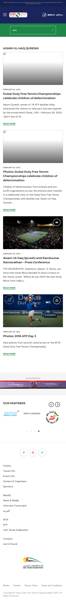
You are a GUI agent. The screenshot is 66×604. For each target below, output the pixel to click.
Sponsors (8, 486)
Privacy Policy (31, 585)
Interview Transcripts (15, 505)
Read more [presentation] (9, 123)
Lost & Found (10, 544)
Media (6, 585)
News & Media (11, 500)
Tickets (7, 465)
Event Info (9, 476)
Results (7, 495)
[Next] (57, 404)
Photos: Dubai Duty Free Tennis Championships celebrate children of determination (30, 176)
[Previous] (51, 404)
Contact (8, 538)
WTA (5, 519)
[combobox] (33, 30)
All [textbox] (15, 30)
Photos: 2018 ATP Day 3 (19, 336)
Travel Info (9, 471)
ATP (5, 524)
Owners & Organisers (15, 481)
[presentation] (33, 68)
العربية (6, 510)
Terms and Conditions (51, 585)
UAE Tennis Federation (15, 530)
